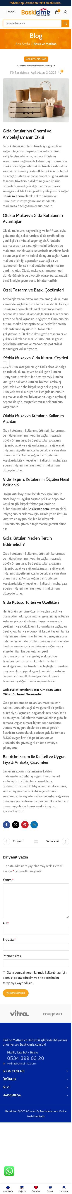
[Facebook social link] (6, 824)
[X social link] (15, 824)
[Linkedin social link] (34, 824)
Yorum (8, 880)
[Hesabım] (65, 12)
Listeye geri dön (36, 841)
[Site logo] (35, 12)
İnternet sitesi (12, 956)
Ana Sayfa (23, 44)
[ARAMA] (65, 23)
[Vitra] (19, 1013)
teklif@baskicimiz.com (21, 1063)
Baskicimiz (22, 72)
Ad (6, 923)
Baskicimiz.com (13, 196)
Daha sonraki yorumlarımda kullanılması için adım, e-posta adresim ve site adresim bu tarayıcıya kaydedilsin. (35, 978)
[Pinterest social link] (25, 824)
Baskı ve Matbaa (45, 44)
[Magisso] (52, 1013)
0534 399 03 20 (25, 1058)
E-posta (9, 939)
